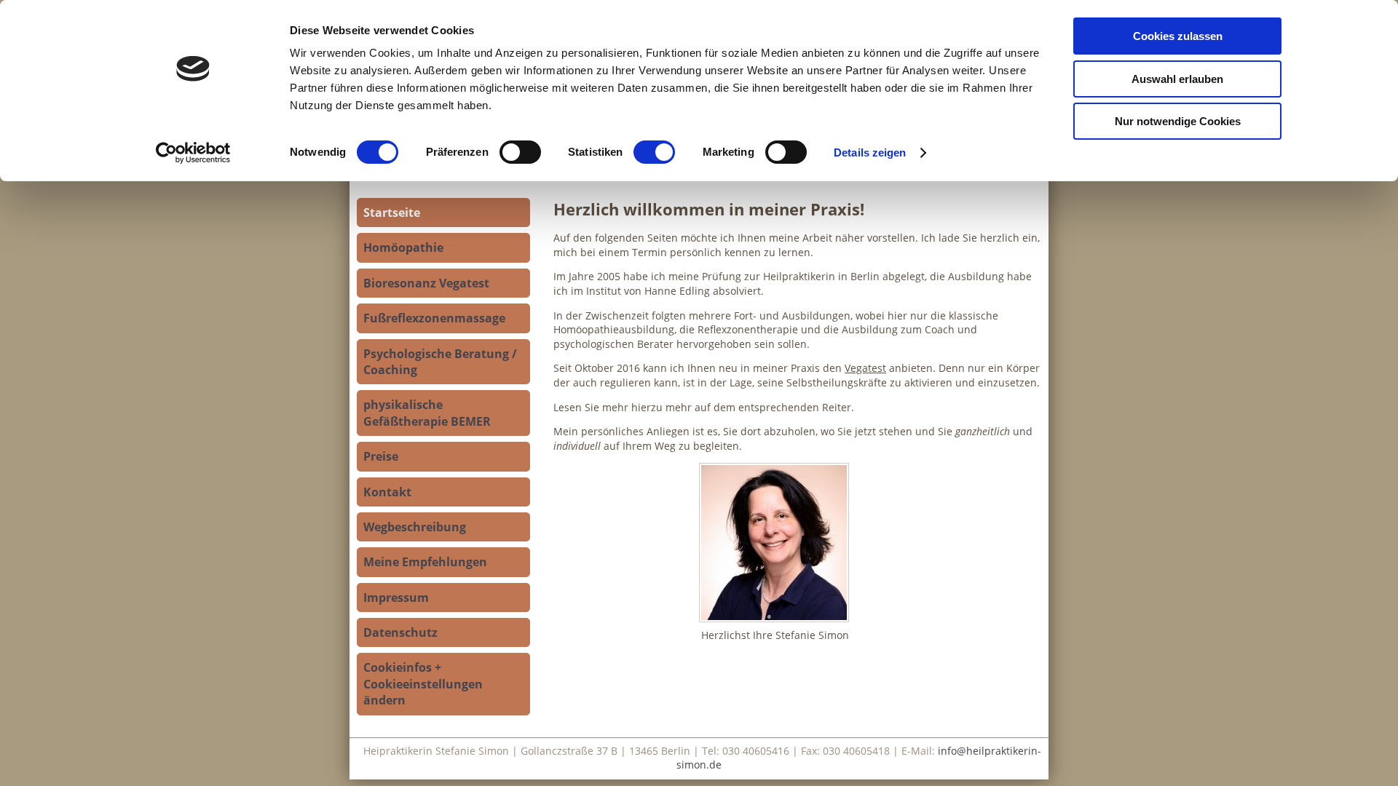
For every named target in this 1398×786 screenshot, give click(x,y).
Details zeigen (870, 152)
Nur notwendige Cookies (1178, 121)
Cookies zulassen (1178, 36)
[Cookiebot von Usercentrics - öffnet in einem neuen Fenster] (193, 153)
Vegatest (865, 368)
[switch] (520, 152)
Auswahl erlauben (1177, 79)
